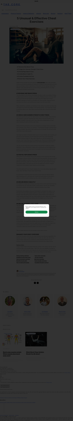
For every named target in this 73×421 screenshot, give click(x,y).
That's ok (36, 212)
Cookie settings (36, 214)
